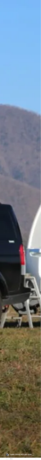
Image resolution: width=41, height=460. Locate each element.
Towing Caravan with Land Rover (21, 454)
